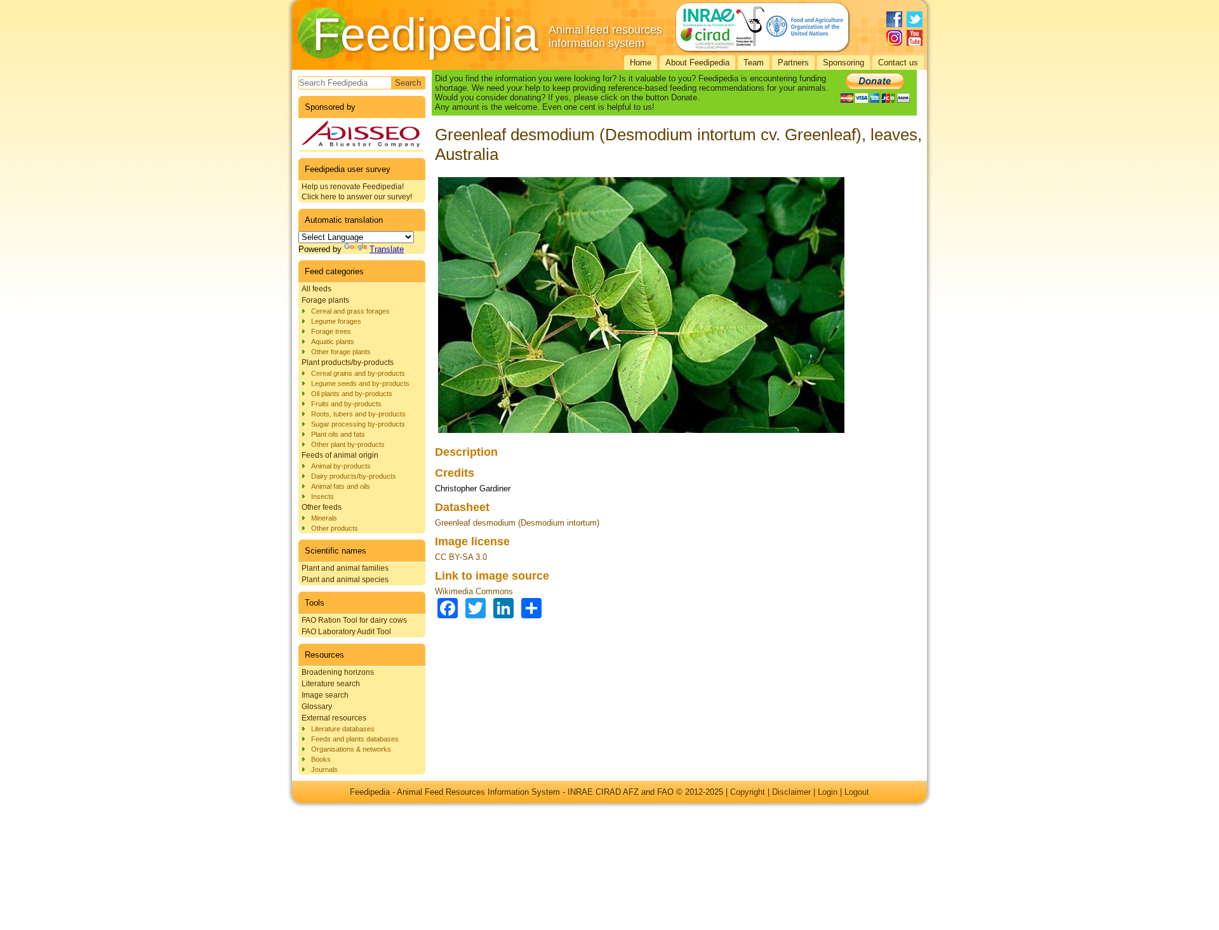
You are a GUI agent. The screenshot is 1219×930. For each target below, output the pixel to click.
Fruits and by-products (346, 404)
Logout (856, 792)
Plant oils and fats (338, 434)
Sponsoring (843, 62)
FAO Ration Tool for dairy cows (354, 620)
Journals (324, 769)
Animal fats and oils (340, 486)
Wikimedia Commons (474, 591)
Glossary (317, 706)
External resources (334, 718)
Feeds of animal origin (340, 455)
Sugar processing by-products (358, 424)
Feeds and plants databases (355, 739)
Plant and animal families (345, 568)
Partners (793, 62)
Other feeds (322, 507)
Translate (387, 249)
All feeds (316, 288)
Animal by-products (341, 466)
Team (753, 62)
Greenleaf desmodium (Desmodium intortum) (517, 523)
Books (321, 759)
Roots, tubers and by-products (358, 414)
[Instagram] (894, 38)
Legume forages (336, 321)
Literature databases (343, 729)
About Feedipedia (697, 62)
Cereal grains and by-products (358, 373)
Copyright (747, 792)
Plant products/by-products (348, 362)
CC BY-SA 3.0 (461, 557)
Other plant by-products (348, 444)
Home (640, 62)
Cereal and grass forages (350, 311)
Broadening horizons (338, 672)
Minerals (324, 518)
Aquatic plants (332, 341)
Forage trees (331, 331)
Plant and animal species (345, 579)
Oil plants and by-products (351, 393)
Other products (334, 528)
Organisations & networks (351, 749)
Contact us (898, 62)
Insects (322, 496)
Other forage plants (341, 351)
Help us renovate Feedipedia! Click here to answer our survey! (357, 191)
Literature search (331, 683)
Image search (325, 695)
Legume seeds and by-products (360, 383)
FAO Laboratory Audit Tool (346, 631)
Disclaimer (791, 792)
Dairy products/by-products (353, 476)
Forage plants (325, 300)
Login (827, 792)
